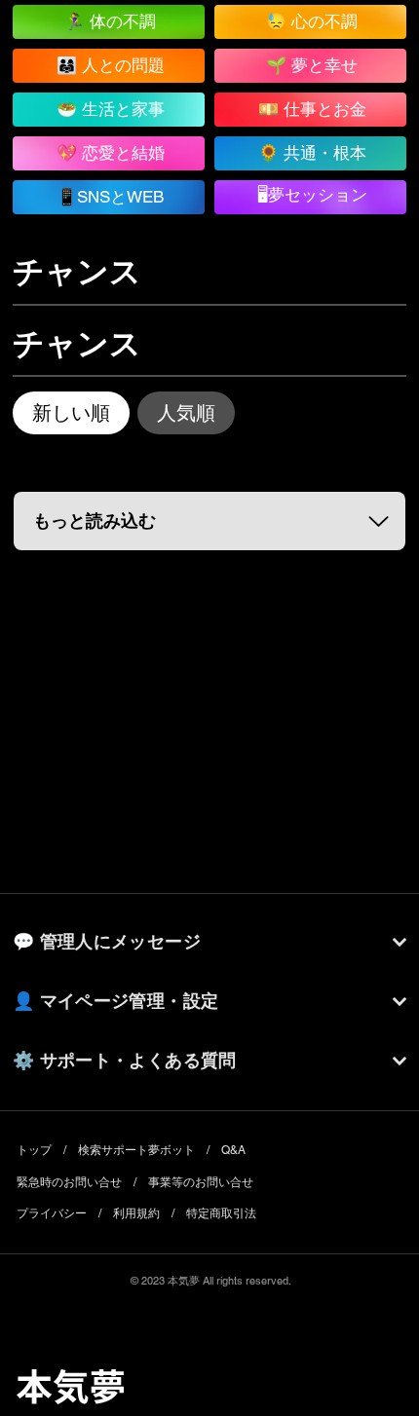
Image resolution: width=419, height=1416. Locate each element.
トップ (34, 1150)
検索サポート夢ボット (136, 1150)
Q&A (233, 1150)
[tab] (71, 412)
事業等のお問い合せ (200, 1182)
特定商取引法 (221, 1213)
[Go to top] (382, 1328)
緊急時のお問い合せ (69, 1182)
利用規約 (136, 1213)
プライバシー (52, 1213)
